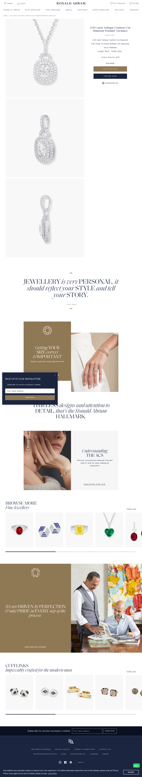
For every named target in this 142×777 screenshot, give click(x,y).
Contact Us (105, 749)
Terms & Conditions (84, 749)
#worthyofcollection (45, 754)
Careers (94, 754)
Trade (106, 754)
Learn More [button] (52, 773)
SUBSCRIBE (30, 397)
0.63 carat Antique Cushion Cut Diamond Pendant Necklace (32, 15)
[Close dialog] (55, 375)
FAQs (63, 754)
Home (5, 15)
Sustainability (78, 754)
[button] (9, 3)
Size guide (110, 63)
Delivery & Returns (41, 749)
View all (131, 509)
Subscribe (110, 731)
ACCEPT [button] (131, 772)
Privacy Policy (62, 749)
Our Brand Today (35, 647)
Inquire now (110, 76)
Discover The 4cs (95, 484)
